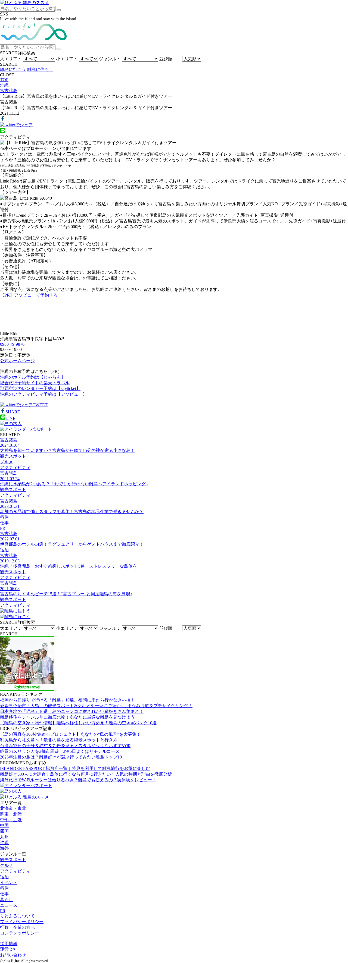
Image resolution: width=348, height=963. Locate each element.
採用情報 (8, 943)
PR (2, 910)
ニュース (8, 905)
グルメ (6, 865)
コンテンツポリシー (19, 933)
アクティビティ (15, 871)
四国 (4, 831)
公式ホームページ (17, 360)
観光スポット (13, 859)
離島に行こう (13, 69)
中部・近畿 (11, 819)
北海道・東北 (13, 808)
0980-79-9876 (12, 344)
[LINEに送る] (2, 132)
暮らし (6, 899)
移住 (4, 888)
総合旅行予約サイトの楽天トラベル (35, 382)
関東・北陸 (11, 814)
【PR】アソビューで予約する (29, 295)
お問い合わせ (13, 955)
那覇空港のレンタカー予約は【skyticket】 (40, 388)
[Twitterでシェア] (16, 124)
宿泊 (4, 876)
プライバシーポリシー (22, 921)
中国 (4, 825)
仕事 (4, 894)
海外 (4, 848)
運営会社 (8, 949)
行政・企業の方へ (17, 927)
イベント (8, 882)
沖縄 (4, 842)
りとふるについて (17, 916)
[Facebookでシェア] (2, 119)
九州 (4, 837)
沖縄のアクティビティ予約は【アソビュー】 (43, 394)
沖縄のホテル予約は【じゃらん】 (32, 377)
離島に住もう (40, 69)
